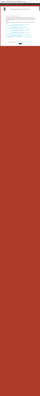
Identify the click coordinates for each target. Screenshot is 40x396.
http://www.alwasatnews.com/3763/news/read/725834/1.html (19, 27)
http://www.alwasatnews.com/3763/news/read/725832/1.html (20, 24)
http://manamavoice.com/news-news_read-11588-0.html (14, 28)
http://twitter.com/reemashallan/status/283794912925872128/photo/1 (20, 34)
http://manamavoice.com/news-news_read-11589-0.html (14, 25)
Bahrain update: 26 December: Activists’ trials (20, 9)
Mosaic (11, 3)
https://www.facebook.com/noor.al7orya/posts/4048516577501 (15, 36)
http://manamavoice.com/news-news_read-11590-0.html (14, 33)
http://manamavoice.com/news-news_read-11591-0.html (14, 30)
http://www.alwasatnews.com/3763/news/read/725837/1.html (20, 32)
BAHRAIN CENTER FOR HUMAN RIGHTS (25, 41)
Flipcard (4, 3)
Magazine (8, 3)
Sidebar (14, 3)
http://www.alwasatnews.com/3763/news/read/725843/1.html (20, 29)
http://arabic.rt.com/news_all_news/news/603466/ (13, 35)
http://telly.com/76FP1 (29, 36)
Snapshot (17, 3)
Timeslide (21, 3)
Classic (1, 3)
